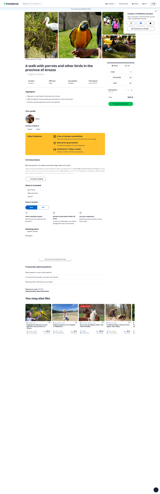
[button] (156, 489)
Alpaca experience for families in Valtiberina (64, 325)
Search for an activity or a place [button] (34, 4)
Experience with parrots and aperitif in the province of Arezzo (37, 326)
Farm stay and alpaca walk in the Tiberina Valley (91, 325)
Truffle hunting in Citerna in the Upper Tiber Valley (118, 325)
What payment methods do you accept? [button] (39, 282)
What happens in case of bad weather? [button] (38, 272)
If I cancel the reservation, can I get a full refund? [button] (41, 277)
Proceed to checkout (121, 104)
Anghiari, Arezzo (36, 74)
